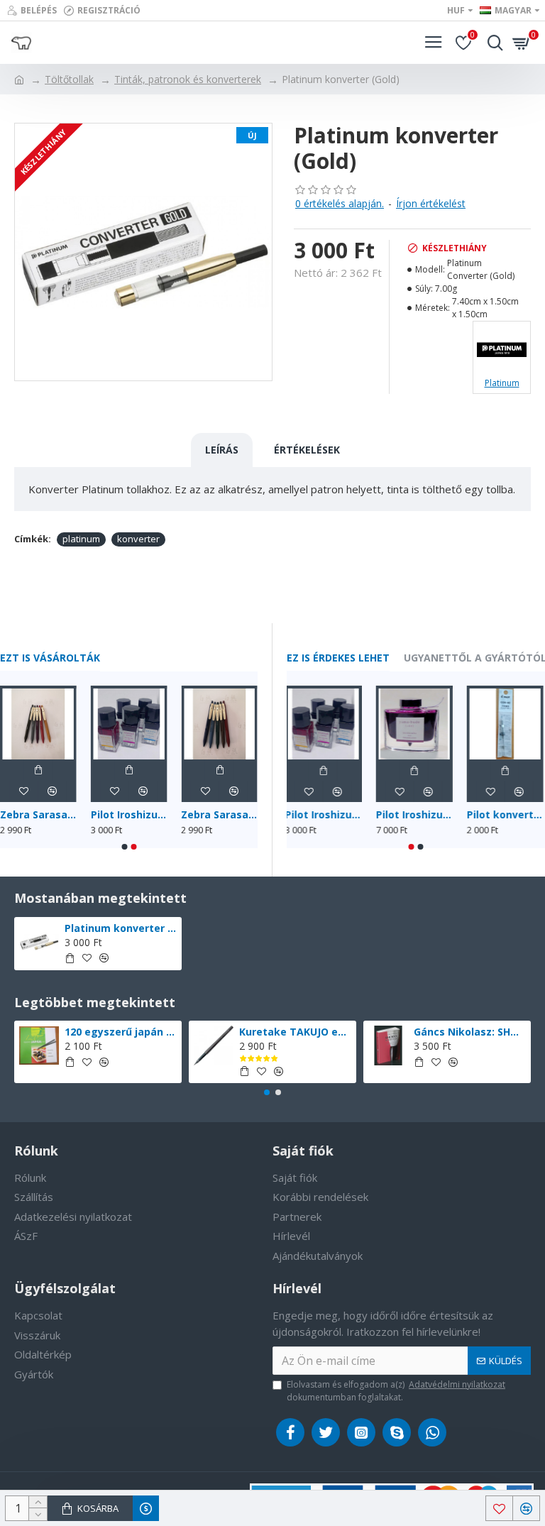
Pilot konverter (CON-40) (506, 814)
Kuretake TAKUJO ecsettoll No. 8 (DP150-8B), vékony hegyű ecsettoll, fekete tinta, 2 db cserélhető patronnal (295, 1032)
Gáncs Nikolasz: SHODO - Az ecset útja (470, 1032)
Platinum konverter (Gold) (121, 928)
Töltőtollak (69, 79)
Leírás (221, 449)
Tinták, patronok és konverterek (187, 79)
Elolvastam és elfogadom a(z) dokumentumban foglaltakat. (396, 1390)
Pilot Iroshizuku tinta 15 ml (129, 814)
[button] (124, 847)
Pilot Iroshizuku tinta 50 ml (416, 814)
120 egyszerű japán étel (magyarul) (121, 1032)
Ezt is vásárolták (50, 658)
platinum (81, 538)
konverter (138, 538)
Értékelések (307, 449)
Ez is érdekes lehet (338, 658)
